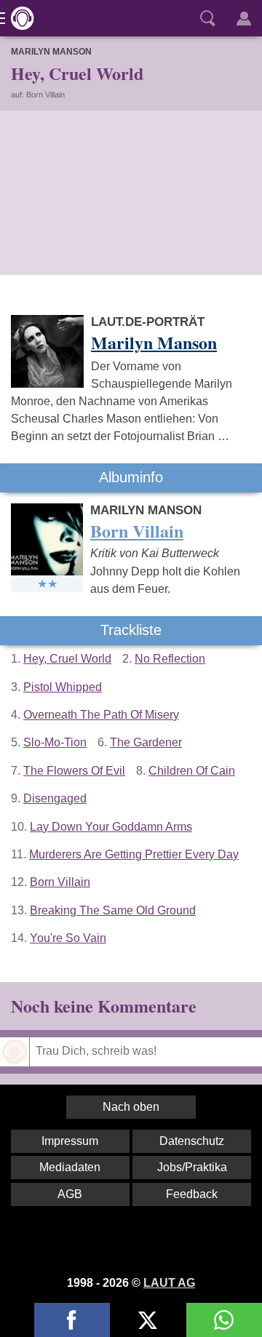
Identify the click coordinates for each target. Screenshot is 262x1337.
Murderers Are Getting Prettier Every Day (134, 854)
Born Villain (60, 882)
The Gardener (146, 742)
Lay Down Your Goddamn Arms (111, 827)
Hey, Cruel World (67, 658)
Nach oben (131, 1107)
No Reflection (170, 658)
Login (244, 18)
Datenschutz (191, 1141)
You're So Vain (68, 938)
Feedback (192, 1194)
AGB (69, 1194)
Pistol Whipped (62, 687)
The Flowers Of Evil (74, 771)
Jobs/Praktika (192, 1167)
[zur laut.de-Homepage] (18, 18)
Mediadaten (69, 1167)
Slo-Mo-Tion (55, 742)
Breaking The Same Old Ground (113, 910)
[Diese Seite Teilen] (72, 1320)
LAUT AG (169, 1283)
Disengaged (55, 798)
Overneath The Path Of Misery (101, 715)
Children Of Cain (191, 771)
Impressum (69, 1141)
